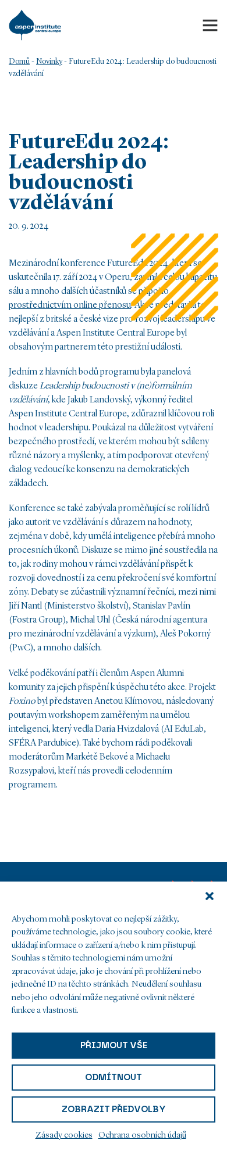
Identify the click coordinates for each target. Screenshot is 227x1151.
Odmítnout (113, 1077)
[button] (209, 896)
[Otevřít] (210, 25)
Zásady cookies (64, 1135)
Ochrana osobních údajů (142, 1135)
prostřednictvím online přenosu (70, 305)
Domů (19, 61)
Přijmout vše (113, 1045)
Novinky (49, 61)
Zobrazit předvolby (114, 1109)
